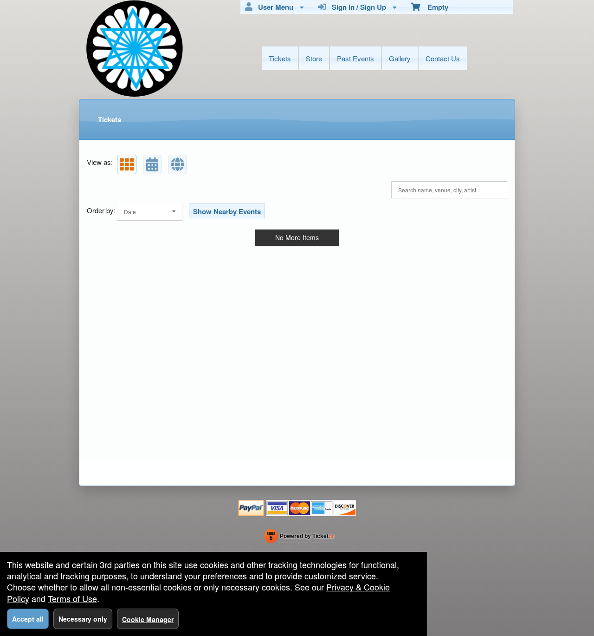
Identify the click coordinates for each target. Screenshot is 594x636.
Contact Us (443, 58)
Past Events (355, 58)
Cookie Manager (148, 619)
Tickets (280, 58)
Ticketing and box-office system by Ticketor (299, 538)
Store (314, 58)
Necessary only (82, 618)
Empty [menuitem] (434, 7)
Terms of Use (72, 598)
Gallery (400, 58)
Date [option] (130, 212)
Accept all (28, 618)
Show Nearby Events (227, 211)
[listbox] (149, 211)
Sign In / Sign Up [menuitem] (357, 7)
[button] (126, 164)
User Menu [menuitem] (273, 7)
